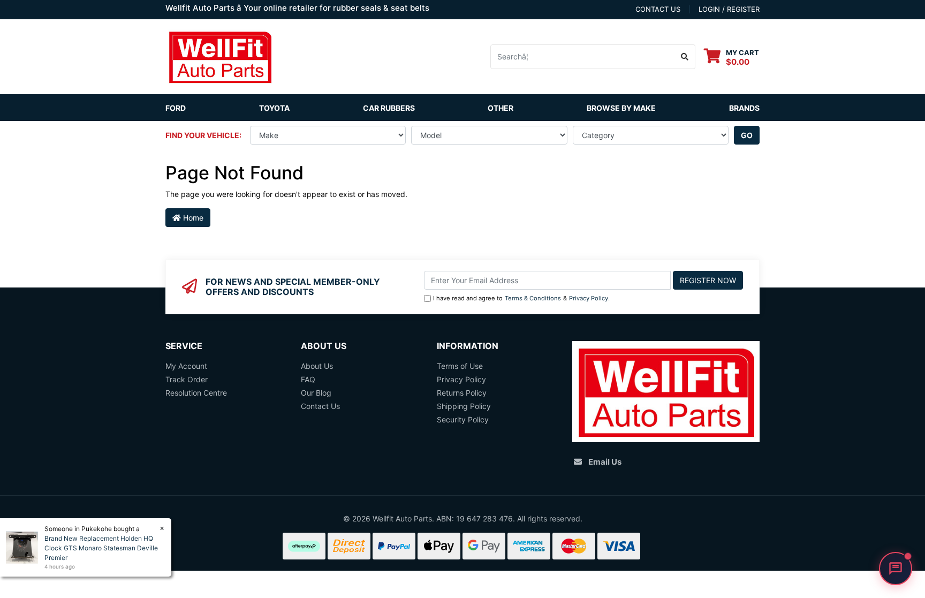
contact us (657, 9)
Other (500, 107)
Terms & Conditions (533, 298)
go (747, 135)
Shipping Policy (464, 406)
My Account (186, 365)
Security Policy (463, 419)
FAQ (308, 379)
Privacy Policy (588, 298)
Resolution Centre (196, 392)
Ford (175, 107)
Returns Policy (462, 392)
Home (192, 217)
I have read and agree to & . (521, 298)
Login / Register (729, 9)
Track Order (186, 379)
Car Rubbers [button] (389, 107)
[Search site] (684, 56)
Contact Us (320, 406)
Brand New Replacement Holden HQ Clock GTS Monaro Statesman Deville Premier (101, 548)
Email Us (604, 462)
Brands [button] (744, 107)
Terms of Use (460, 365)
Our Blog (316, 392)
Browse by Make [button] (621, 107)
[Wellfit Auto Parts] (220, 55)
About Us (317, 365)
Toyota (274, 107)
